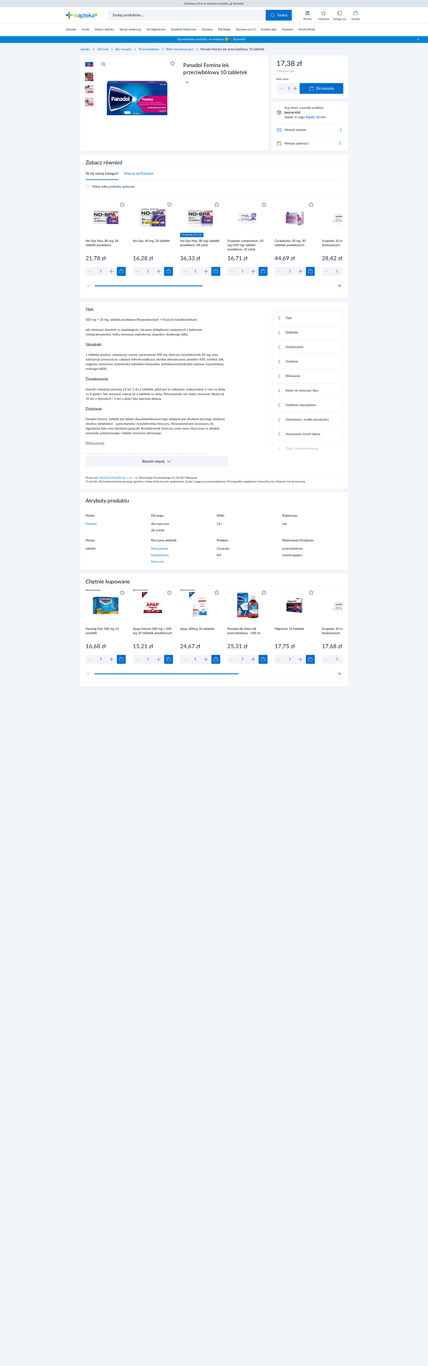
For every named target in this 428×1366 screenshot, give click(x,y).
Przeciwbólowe (149, 49)
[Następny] (338, 285)
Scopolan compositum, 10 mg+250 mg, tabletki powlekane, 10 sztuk (245, 245)
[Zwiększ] (295, 88)
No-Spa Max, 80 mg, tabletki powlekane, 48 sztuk (199, 243)
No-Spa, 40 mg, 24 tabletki (151, 241)
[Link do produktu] (106, 238)
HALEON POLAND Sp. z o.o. (116, 477)
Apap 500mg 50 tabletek (197, 629)
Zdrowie (102, 49)
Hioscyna (157, 561)
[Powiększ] (103, 64)
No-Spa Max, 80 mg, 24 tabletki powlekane (102, 243)
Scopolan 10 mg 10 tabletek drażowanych (341, 631)
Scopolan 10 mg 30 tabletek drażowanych (341, 243)
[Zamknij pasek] (418, 39)
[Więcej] (339, 143)
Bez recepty (123, 49)
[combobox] (187, 15)
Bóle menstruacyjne (179, 49)
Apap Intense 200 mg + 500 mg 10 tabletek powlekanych (152, 631)
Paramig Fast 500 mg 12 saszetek (102, 631)
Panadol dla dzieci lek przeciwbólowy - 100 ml (243, 631)
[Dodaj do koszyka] (121, 271)
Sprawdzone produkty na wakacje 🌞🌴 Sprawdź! (211, 39)
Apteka (85, 49)
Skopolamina (160, 555)
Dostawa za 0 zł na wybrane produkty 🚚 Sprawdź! (214, 3)
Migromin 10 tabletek (289, 629)
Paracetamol (159, 548)
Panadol (91, 524)
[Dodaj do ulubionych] (172, 63)
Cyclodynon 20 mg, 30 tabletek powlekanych (290, 243)
